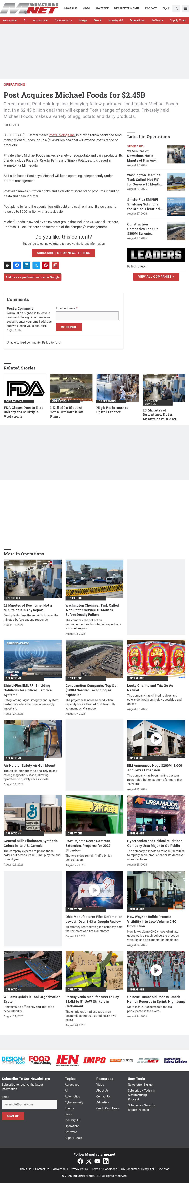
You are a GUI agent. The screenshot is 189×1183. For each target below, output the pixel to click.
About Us (25, 1169)
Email (5, 1097)
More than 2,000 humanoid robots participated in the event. (149, 1009)
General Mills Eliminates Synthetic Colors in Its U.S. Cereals (31, 843)
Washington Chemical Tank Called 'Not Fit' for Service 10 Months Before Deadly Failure (144, 180)
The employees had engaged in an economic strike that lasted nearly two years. (91, 1016)
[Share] (17, 265)
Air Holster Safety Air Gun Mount (29, 765)
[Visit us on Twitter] (89, 1161)
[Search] (176, 8)
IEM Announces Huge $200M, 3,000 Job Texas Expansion (154, 768)
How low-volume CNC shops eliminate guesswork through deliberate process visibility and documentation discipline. (153, 936)
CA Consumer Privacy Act (137, 1169)
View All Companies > (156, 276)
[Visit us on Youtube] (97, 1161)
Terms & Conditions (104, 1169)
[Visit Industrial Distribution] (121, 1060)
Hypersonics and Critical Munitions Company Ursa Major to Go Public (154, 843)
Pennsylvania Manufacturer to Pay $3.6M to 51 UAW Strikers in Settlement (92, 1001)
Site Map (163, 1169)
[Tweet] (36, 265)
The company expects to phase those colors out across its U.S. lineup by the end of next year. (32, 855)
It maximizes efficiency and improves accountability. (29, 1009)
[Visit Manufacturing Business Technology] (175, 1060)
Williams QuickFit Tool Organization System (32, 999)
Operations (14, 84)
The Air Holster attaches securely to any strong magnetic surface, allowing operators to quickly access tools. (30, 775)
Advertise (59, 1169)
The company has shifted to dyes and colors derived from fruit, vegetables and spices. (154, 700)
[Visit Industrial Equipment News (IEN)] (67, 1060)
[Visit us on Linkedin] (106, 1161)
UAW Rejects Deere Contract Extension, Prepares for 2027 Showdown (88, 845)
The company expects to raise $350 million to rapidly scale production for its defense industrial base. (156, 855)
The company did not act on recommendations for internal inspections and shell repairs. (93, 624)
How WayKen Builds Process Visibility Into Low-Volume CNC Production (151, 921)
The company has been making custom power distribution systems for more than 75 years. (155, 780)
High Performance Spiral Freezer (112, 410)
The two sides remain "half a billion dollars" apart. (89, 857)
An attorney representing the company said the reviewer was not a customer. (94, 929)
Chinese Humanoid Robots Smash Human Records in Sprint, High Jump (156, 999)
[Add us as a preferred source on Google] (55, 265)
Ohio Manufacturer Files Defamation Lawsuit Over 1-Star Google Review (94, 919)
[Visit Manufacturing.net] (148, 1060)
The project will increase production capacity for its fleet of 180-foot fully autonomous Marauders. (90, 704)
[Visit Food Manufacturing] (40, 1060)
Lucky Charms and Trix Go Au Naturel (150, 688)
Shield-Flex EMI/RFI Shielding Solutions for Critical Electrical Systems (143, 204)
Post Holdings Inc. (62, 135)
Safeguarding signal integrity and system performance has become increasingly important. (31, 704)
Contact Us (42, 1169)
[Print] (7, 265)
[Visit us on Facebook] (80, 1161)
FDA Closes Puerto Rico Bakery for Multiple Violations (24, 412)
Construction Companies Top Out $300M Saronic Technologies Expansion (142, 229)
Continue (69, 327)
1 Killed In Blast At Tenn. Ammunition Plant (66, 412)
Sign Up (13, 1116)
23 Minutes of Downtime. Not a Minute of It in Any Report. (141, 156)
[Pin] (45, 265)
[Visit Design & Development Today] (13, 1060)
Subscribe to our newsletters (63, 253)
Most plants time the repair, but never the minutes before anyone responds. (31, 617)
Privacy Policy (79, 1169)
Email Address (67, 308)
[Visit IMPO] (94, 1060)
